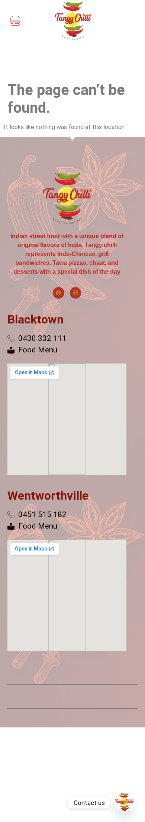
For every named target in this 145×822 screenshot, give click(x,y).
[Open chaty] (124, 803)
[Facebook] (58, 293)
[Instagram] (75, 293)
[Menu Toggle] (15, 21)
